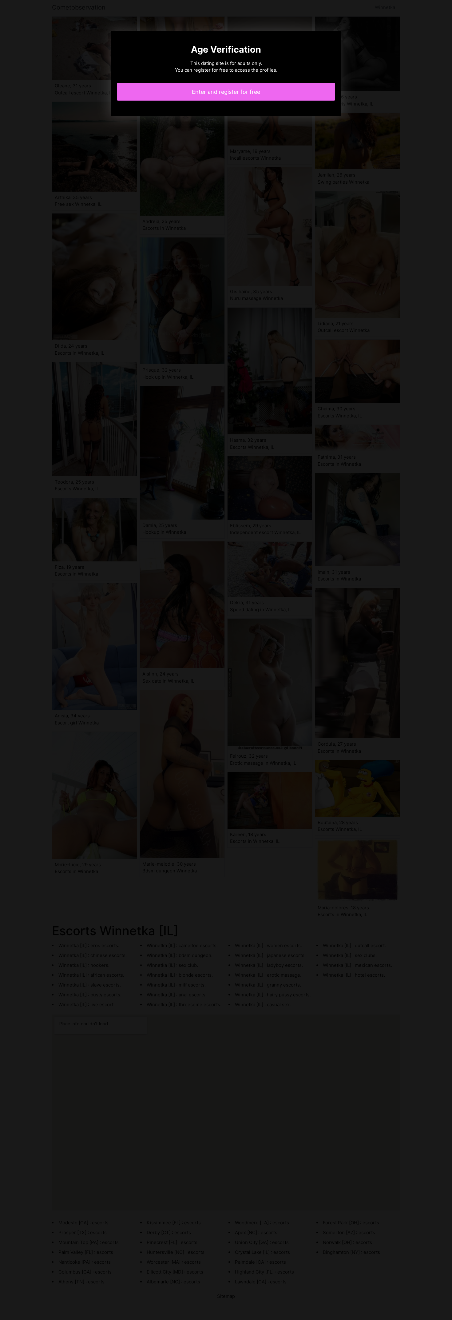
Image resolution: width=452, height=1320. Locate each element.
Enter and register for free (226, 92)
